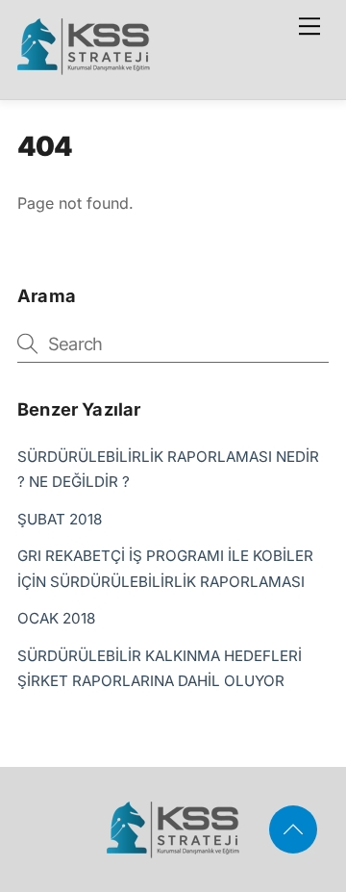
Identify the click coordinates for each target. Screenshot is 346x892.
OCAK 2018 (56, 618)
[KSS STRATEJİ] (83, 66)
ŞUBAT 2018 (59, 519)
